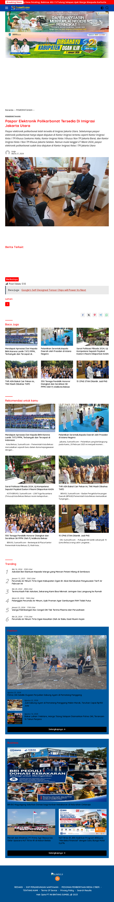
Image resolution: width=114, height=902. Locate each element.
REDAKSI (18, 887)
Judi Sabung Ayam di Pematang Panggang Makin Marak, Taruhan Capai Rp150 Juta (63, 704)
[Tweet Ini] (89, 315)
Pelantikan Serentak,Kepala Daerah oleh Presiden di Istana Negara (38, 254)
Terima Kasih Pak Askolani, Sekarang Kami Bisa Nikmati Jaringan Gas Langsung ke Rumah (57, 591)
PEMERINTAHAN (12, 116)
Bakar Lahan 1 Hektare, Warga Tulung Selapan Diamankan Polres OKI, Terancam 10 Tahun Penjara (64, 717)
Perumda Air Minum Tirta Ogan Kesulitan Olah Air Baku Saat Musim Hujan (48, 619)
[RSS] (57, 878)
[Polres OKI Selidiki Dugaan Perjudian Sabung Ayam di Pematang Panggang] (57, 662)
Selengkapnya (56, 729)
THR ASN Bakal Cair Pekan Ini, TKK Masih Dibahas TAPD (32, 263)
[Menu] (7, 7)
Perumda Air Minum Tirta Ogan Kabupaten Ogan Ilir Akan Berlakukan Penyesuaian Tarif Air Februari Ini (57, 582)
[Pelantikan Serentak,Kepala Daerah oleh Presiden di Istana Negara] (57, 337)
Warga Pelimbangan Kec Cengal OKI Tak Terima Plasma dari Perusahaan (48, 610)
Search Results (84, 890)
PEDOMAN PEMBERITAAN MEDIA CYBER (80, 887)
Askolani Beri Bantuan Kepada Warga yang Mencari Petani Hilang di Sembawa (51, 571)
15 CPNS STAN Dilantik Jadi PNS (20, 271)
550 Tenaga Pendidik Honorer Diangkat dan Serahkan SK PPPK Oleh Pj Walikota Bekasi (48, 267)
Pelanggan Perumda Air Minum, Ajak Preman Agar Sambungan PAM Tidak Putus (51, 600)
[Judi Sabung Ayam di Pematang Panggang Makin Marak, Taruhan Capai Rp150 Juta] (14, 705)
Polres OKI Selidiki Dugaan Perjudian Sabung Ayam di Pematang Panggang (44, 695)
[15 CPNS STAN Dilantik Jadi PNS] (93, 370)
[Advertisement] (57, 80)
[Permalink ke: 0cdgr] (7, 152)
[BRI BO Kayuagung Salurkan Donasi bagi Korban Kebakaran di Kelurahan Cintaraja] (57, 774)
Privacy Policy (67, 890)
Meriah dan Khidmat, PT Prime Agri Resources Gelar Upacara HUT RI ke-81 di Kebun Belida (30, 839)
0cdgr (13, 151)
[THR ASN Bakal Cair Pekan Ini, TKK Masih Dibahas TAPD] (21, 370)
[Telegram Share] (100, 315)
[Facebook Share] (83, 315)
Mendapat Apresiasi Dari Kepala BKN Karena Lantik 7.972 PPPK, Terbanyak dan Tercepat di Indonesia (55, 250)
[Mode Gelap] (102, 7)
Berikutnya (12, 279)
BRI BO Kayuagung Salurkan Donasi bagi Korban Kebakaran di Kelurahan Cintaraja (49, 804)
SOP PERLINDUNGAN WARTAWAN (42, 887)
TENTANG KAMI (30, 890)
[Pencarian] (107, 7)
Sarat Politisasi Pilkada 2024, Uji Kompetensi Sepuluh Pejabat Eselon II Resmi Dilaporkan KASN (51, 259)
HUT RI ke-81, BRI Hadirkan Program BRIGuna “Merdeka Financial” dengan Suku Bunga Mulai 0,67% (82, 841)
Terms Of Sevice (49, 890)
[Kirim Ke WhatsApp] (106, 315)
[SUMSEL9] (20, 7)
